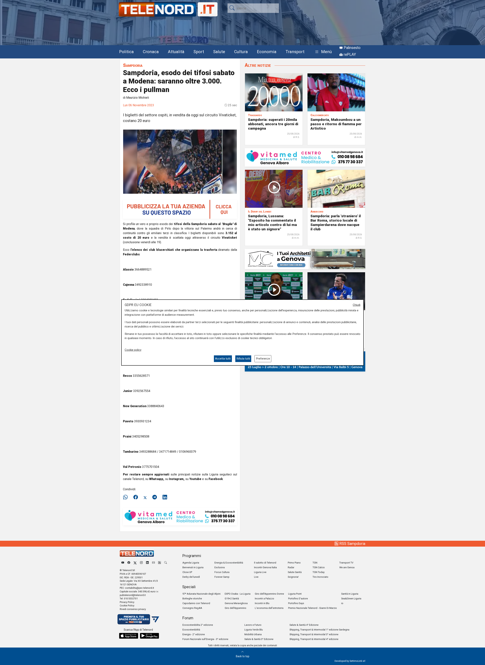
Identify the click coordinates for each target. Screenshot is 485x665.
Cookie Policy (127, 605)
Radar (291, 567)
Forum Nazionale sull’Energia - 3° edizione (205, 639)
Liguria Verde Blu (253, 629)
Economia (266, 51)
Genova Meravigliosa (236, 603)
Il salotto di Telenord (265, 562)
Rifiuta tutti (243, 358)
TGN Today (319, 572)
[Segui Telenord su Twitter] (135, 563)
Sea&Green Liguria (351, 598)
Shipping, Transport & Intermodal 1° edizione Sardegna (319, 629)
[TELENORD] (137, 553)
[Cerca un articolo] (166, 563)
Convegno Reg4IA (192, 608)
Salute (219, 51)
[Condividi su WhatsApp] (126, 497)
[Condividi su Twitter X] (145, 497)
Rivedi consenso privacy (133, 609)
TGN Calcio (319, 567)
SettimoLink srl (357, 660)
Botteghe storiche (192, 598)
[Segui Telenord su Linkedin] (147, 563)
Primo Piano (294, 562)
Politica (126, 51)
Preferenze (263, 358)
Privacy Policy (127, 602)
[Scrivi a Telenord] (153, 563)
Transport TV (346, 562)
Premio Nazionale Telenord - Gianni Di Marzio (312, 608)
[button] (323, 52)
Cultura (241, 51)
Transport (295, 51)
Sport (198, 51)
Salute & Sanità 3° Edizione (258, 639)
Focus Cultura (221, 572)
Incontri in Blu (262, 603)
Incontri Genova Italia (265, 567)
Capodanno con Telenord (196, 603)
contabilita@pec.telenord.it (139, 587)
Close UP (187, 572)
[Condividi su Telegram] (154, 497)
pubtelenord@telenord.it (133, 595)
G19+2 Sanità (232, 598)
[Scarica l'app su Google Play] (149, 636)
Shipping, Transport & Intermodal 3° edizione (313, 634)
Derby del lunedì (191, 576)
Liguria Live (260, 572)
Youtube (195, 479)
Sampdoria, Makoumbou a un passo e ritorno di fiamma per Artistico (336, 124)
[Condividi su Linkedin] (165, 497)
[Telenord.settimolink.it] (180, 209)
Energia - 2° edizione (193, 634)
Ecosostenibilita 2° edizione (197, 624)
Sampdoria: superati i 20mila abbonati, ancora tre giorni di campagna (273, 124)
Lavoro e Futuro (252, 624)
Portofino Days (296, 603)
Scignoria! (293, 576)
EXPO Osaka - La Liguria (237, 593)
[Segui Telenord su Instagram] (141, 563)
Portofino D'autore (298, 598)
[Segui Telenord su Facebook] (129, 563)
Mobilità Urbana (253, 634)
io (342, 603)
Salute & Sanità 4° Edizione (303, 624)
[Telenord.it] (138, 619)
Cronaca (151, 51)
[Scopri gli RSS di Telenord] (159, 563)
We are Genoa (346, 567)
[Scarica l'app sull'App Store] (128, 636)
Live (256, 576)
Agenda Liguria (190, 562)
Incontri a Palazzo (264, 598)
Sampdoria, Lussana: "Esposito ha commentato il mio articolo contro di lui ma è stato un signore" (272, 222)
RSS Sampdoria (351, 543)
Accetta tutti (223, 358)
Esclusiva (219, 567)
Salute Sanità (295, 572)
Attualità (176, 51)
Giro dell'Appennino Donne (269, 593)
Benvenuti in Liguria (192, 567)
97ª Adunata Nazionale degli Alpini (201, 593)
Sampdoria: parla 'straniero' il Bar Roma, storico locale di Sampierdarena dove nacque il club (336, 222)
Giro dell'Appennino (235, 608)
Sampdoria (132, 65)
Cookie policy (133, 350)
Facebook (216, 479)
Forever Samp (221, 576)
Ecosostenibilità (191, 629)
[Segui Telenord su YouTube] (123, 563)
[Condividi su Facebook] (135, 497)
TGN (315, 562)
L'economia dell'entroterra (269, 608)
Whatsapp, (156, 479)
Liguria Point (295, 593)
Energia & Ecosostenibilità (228, 562)
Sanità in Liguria (349, 593)
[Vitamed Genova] (180, 516)
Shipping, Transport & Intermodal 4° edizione (313, 639)
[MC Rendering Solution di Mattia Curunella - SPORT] (305, 258)
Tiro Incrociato (320, 576)
